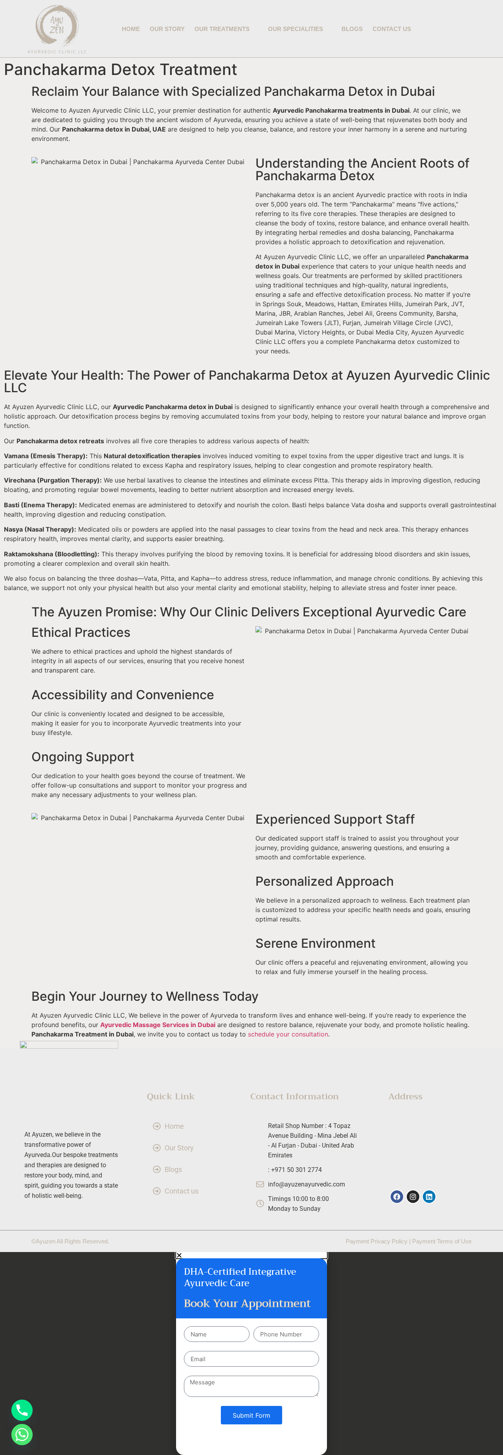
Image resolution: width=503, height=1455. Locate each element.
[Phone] (22, 1410)
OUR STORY (167, 29)
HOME (131, 29)
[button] (251, 1255)
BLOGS (352, 29)
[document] (251, 1353)
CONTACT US (392, 29)
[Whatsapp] (22, 1434)
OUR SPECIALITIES (295, 29)
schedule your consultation (288, 1034)
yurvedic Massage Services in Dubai (160, 1025)
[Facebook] (397, 1197)
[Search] (467, 29)
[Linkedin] (429, 1197)
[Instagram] (413, 1197)
